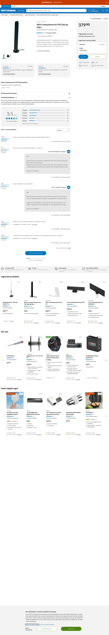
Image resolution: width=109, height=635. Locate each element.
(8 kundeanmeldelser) (71, 359)
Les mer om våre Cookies (32, 624)
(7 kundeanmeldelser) (12, 359)
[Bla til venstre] (3, 360)
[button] (4, 56)
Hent (84, 56)
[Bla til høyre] (106, 360)
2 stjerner (24, 118)
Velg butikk (36, 322)
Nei (68, 141)
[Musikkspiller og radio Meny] (24, 15)
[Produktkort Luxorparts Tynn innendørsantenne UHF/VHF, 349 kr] (97, 289)
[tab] (6, 6)
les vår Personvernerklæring (46, 624)
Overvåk (97, 56)
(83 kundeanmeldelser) (32, 418)
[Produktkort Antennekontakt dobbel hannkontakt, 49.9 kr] (74, 400)
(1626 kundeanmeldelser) (12, 418)
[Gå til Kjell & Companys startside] (9, 10)
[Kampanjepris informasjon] (17, 421)
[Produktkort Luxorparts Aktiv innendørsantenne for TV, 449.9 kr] (54, 289)
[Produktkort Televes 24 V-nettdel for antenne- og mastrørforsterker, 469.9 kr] (54, 400)
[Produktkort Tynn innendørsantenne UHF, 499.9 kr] (76, 289)
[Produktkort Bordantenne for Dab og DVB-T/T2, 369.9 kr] (11, 289)
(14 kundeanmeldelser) (71, 418)
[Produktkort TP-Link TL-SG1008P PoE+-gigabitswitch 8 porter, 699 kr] (35, 400)
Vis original (34, 224)
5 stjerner (24, 110)
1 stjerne (24, 120)
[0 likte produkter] (103, 10)
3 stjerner (24, 115)
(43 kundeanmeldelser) (32, 361)
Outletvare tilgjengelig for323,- (87, 36)
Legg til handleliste (96, 18)
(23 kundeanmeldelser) (29, 308)
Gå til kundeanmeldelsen (9, 74)
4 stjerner (24, 112)
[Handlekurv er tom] (107, 10)
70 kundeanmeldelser (51, 32)
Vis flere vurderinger (35, 253)
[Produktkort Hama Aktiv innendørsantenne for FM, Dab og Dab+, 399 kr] (33, 289)
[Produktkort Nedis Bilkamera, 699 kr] (74, 344)
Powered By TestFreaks (62, 248)
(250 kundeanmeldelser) (50, 308)
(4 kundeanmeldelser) (7, 308)
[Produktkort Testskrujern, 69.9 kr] (15, 344)
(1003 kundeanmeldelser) (91, 416)
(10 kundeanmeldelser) (51, 418)
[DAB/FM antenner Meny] (36, 15)
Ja (64, 141)
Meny (22, 10)
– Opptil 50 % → (52, 2)
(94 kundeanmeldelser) (93, 308)
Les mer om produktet (43, 50)
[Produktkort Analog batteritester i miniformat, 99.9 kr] (94, 344)
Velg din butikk (83, 50)
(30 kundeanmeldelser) (72, 306)
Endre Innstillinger (29, 628)
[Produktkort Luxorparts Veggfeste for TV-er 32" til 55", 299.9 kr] (35, 344)
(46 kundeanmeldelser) (91, 361)
